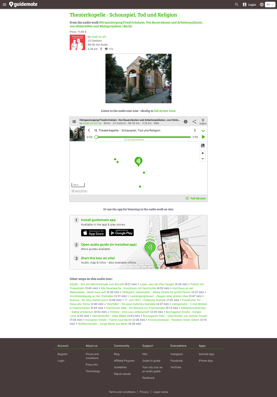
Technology (93, 371)
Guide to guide (151, 360)
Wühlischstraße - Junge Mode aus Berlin (103, 323)
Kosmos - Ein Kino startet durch (89, 300)
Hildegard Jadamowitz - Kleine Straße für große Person (156, 292)
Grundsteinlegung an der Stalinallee (91, 296)
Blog (116, 354)
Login (60, 360)
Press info (92, 364)
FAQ (144, 354)
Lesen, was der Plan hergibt (157, 284)
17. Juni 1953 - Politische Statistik (145, 300)
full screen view (164, 111)
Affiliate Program (124, 360)
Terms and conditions (122, 391)
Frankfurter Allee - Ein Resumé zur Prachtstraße (135, 307)
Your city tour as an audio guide (152, 369)
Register (62, 354)
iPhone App (206, 360)
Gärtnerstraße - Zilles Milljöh (109, 315)
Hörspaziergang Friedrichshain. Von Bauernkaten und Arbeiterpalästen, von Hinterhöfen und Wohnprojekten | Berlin (136, 24)
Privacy (144, 391)
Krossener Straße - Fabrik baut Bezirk (108, 319)
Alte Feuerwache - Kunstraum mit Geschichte (128, 288)
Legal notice (160, 391)
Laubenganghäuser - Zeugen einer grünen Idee (159, 296)
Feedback (148, 377)
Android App (206, 354)
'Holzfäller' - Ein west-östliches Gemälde (130, 304)
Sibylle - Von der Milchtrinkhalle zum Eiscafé (97, 284)
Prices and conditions (92, 356)
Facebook (177, 360)
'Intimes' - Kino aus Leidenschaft (129, 311)
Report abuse (122, 373)
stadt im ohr (99, 36)
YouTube (176, 367)
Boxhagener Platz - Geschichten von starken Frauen (175, 315)
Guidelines (120, 367)
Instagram (177, 354)
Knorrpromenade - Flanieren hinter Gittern (173, 319)
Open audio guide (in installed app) (109, 244)
